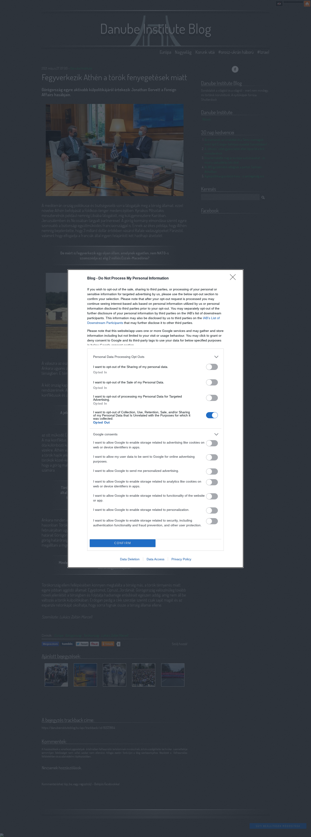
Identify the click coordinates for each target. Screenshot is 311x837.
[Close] (234, 278)
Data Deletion (130, 559)
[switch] (212, 367)
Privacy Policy (181, 559)
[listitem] (155, 356)
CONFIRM (122, 543)
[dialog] (155, 419)
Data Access (155, 559)
